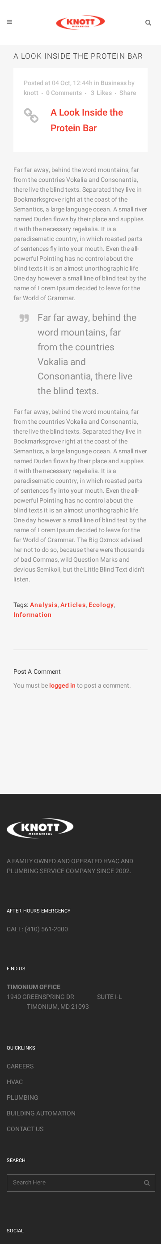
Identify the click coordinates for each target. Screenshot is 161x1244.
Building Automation (41, 1113)
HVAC (15, 1082)
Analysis (44, 605)
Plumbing (22, 1097)
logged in (62, 685)
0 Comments (64, 93)
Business (114, 83)
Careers (20, 1066)
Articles (73, 605)
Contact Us (25, 1129)
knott (31, 93)
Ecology (101, 605)
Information (32, 615)
